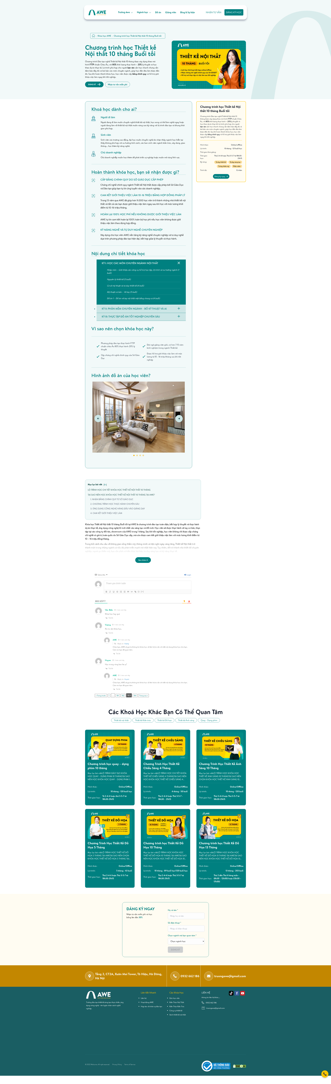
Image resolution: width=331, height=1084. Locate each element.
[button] (134, 455)
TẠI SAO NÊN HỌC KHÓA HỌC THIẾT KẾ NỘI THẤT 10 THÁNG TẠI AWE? (121, 494)
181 (117, 695)
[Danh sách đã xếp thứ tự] (121, 591)
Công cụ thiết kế (175, 1010)
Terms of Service (129, 1064)
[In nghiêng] (110, 591)
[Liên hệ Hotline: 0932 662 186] (324, 1074)
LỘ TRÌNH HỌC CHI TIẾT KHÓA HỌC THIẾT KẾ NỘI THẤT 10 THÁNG (119, 489)
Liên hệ (143, 998)
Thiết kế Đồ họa (164, 720)
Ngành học (142, 12)
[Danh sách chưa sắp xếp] (124, 591)
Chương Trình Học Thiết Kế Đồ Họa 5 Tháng (108, 845)
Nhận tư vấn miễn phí (117, 84)
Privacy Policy (117, 1064)
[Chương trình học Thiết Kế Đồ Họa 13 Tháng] (221, 825)
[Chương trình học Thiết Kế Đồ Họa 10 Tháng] (165, 825)
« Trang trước (101, 695)
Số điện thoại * (174, 922)
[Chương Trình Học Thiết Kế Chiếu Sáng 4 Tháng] (165, 746)
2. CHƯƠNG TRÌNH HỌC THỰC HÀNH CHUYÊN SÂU (114, 503)
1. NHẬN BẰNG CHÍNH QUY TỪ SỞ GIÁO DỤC (111, 499)
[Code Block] (132, 591)
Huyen (126, 679)
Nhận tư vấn (213, 12)
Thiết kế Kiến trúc (143, 720)
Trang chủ (93, 35)
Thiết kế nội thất (121, 720)
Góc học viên (174, 998)
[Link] (135, 591)
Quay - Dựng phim (209, 720)
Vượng (126, 643)
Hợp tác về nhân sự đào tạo (151, 1006)
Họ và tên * (173, 910)
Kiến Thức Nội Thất (176, 1002)
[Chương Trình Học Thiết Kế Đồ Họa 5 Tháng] (110, 825)
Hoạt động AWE (147, 1002)
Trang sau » (143, 695)
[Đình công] (117, 591)
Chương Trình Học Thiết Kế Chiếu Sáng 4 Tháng (161, 766)
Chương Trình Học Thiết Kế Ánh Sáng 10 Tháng (220, 766)
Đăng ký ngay (220, 176)
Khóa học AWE (104, 35)
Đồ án (158, 12)
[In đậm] (106, 591)
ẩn (105, 484)
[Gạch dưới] (113, 591)
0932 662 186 (211, 1002)
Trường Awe (124, 12)
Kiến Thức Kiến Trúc (176, 1006)
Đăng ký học (234, 12)
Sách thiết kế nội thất (177, 1014)
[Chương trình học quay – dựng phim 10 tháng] (110, 746)
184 (135, 695)
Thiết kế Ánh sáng (186, 720)
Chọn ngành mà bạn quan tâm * (182, 935)
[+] (142, 591)
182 (123, 695)
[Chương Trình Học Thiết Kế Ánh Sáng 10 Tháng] (221, 746)
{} (139, 591)
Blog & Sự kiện (187, 12)
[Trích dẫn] (128, 591)
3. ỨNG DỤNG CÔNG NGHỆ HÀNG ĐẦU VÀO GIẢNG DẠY (117, 508)
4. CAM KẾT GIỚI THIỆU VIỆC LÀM (106, 513)
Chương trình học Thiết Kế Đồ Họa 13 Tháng (219, 845)
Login (188, 574)
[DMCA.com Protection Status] (239, 1066)
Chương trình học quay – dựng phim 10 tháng (108, 766)
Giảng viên (170, 12)
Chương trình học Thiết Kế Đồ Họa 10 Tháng (163, 845)
